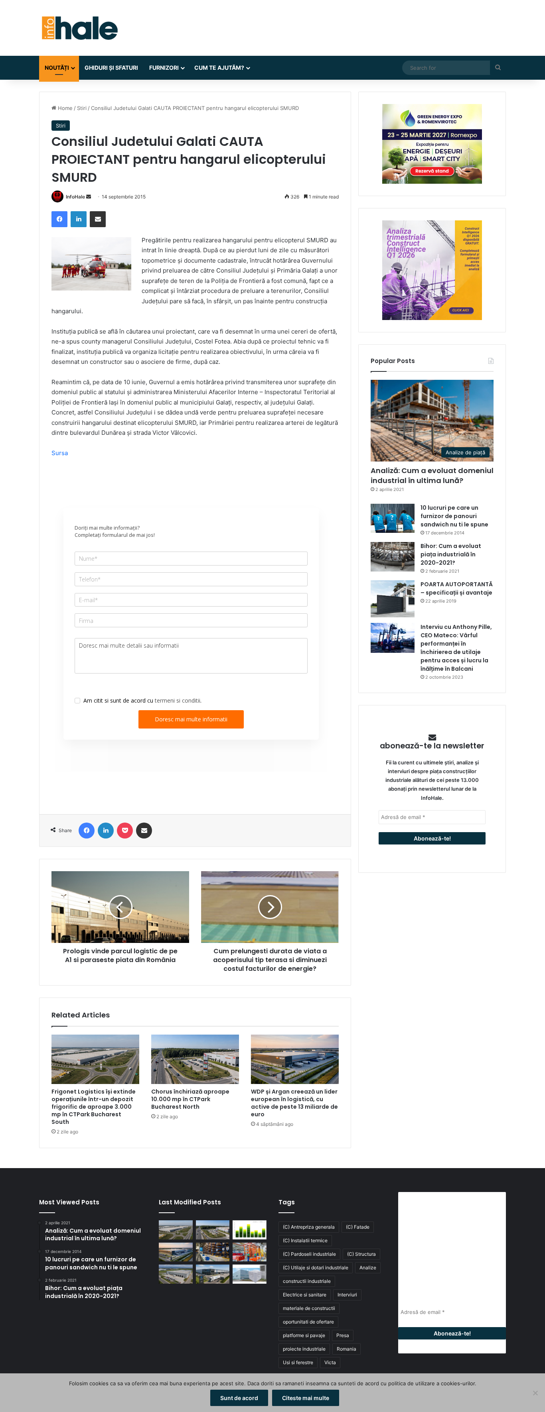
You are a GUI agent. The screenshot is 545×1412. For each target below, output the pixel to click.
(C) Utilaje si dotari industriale (315, 1268)
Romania (346, 1349)
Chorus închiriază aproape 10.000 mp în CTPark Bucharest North (190, 1099)
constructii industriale (307, 1281)
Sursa (59, 453)
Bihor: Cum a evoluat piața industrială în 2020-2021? (451, 554)
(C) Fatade (357, 1227)
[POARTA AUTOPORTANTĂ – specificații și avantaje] (393, 598)
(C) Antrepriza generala (309, 1227)
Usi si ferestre (298, 1362)
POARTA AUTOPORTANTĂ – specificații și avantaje (457, 588)
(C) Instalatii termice (305, 1240)
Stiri (82, 108)
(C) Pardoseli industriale (309, 1254)
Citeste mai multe (305, 1397)
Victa (330, 1362)
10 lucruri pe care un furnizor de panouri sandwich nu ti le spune (454, 516)
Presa (342, 1335)
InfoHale (75, 197)
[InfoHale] (79, 28)
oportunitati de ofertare (308, 1322)
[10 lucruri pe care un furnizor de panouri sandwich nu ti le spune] (393, 518)
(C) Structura (361, 1254)
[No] (535, 1393)
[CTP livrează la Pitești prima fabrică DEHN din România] (176, 1274)
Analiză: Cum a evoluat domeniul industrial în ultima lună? (432, 475)
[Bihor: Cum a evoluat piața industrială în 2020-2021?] (393, 556)
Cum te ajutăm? (219, 67)
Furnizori (164, 67)
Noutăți (57, 67)
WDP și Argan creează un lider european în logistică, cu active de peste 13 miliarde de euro (294, 1103)
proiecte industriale (304, 1349)
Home (64, 108)
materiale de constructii (309, 1308)
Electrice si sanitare (304, 1295)
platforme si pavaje (304, 1335)
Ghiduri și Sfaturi (111, 67)
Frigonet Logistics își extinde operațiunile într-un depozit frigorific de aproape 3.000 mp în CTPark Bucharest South (93, 1107)
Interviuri (347, 1295)
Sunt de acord (239, 1397)
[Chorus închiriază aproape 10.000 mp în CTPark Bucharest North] (195, 1059)
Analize (367, 1268)
